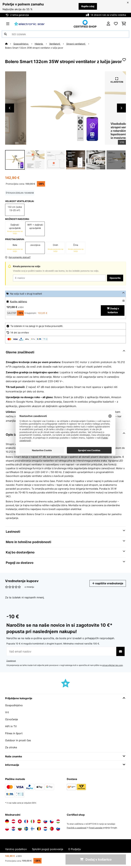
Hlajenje (39, 44)
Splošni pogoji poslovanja (47, 849)
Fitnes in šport (14, 733)
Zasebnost (11, 661)
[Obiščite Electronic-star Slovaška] (45, 821)
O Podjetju (74, 849)
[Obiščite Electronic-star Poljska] (7, 829)
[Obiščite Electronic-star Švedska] (26, 829)
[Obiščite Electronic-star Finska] (33, 829)
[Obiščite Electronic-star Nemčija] (7, 821)
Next (121, 108)
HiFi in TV (11, 726)
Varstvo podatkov (16, 849)
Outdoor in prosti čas (18, 740)
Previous (9, 108)
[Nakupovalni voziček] (124, 24)
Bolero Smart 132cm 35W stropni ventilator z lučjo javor (34, 48)
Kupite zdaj (87, 6)
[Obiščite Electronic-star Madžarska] (58, 821)
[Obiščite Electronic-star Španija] (39, 821)
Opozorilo (115, 278)
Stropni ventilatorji (76, 44)
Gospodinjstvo (21, 44)
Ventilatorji (55, 44)
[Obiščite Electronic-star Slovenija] (58, 829)
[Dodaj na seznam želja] (124, 59)
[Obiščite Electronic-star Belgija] (39, 829)
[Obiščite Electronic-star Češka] (52, 821)
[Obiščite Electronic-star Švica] (20, 821)
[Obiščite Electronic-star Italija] (33, 821)
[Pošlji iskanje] (5, 34)
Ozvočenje (11, 719)
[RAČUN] (108, 24)
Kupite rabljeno (18, 301)
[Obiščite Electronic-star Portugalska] (52, 829)
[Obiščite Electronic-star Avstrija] (13, 821)
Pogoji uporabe (95, 827)
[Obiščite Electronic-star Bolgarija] (20, 829)
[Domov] (9, 44)
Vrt (7, 712)
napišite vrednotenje (109, 583)
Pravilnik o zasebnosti (76, 827)
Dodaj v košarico (113, 310)
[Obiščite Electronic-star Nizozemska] (45, 829)
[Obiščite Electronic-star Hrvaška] (13, 829)
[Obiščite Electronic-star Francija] (26, 821)
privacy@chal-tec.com (112, 665)
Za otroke (11, 747)
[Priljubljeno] (116, 24)
